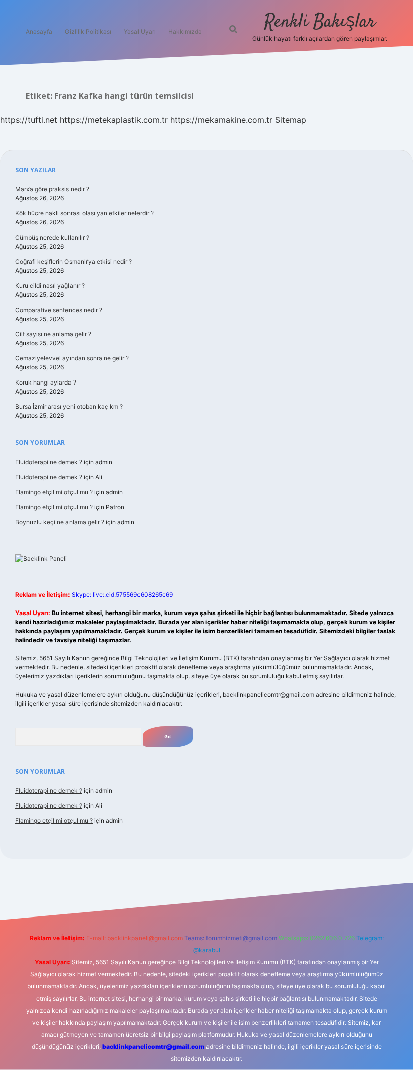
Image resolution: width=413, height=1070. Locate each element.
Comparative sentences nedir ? (58, 310)
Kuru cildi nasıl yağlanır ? (50, 285)
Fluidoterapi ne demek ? (48, 462)
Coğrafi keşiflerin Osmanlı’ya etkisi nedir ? (73, 261)
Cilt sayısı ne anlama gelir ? (53, 334)
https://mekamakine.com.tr (221, 120)
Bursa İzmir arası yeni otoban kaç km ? (69, 406)
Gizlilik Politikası (88, 31)
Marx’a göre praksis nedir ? (52, 189)
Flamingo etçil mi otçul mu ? (54, 492)
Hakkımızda (185, 31)
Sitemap (290, 120)
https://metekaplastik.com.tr (114, 120)
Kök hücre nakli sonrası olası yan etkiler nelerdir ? (84, 213)
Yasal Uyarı (140, 31)
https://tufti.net (28, 120)
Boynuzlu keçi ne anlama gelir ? (59, 522)
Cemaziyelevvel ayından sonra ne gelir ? (72, 358)
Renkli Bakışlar (319, 22)
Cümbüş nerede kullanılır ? (52, 237)
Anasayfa (39, 31)
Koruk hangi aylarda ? (45, 382)
